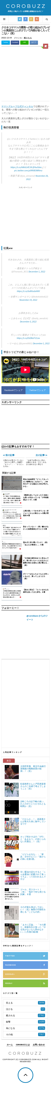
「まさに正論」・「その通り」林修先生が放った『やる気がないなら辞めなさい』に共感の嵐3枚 (33, 928)
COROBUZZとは (22, 1044)
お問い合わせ (38, 1044)
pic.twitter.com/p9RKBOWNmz (28, 170)
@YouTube (37, 167)
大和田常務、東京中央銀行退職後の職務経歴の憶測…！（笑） (33, 768)
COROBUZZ (26, 6)
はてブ (33, 42)
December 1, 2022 (37, 271)
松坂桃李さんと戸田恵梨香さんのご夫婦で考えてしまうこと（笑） (33, 786)
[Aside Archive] (45, 46)
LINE (24, 42)
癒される (28, 38)
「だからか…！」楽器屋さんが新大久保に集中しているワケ (33, 821)
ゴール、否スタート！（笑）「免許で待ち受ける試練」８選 (33, 892)
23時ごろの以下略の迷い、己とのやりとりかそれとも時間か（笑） (33, 804)
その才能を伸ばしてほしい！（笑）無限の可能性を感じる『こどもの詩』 (33, 909)
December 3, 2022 (28, 321)
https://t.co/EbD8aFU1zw (28, 338)
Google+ (10, 974)
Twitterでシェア (37, 390)
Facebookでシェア (13, 390)
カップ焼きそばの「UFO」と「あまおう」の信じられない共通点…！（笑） (33, 839)
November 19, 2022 (28, 299)
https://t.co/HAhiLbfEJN (21, 167)
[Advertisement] (25, 74)
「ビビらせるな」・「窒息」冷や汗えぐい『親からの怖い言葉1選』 (33, 856)
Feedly (8, 983)
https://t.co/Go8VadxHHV (28, 291)
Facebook (15, 42)
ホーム (9, 1044)
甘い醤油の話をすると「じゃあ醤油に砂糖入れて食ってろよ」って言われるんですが (33, 875)
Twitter (5, 42)
